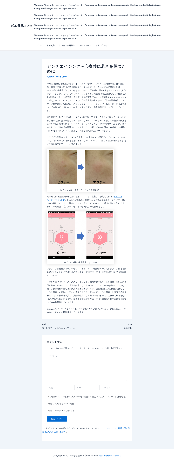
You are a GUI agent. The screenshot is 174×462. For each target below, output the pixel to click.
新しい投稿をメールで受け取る (61, 410)
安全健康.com (21, 25)
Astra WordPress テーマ (109, 455)
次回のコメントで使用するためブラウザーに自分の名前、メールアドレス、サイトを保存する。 (88, 397)
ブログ (39, 45)
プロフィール (85, 45)
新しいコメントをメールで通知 (61, 404)
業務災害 (50, 45)
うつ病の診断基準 (67, 45)
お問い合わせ (101, 45)
